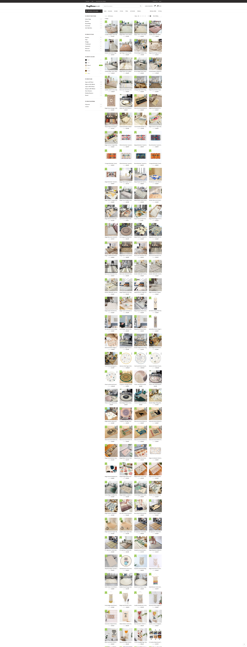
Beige (107, 18)
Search (140, 6)
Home (106, 16)
